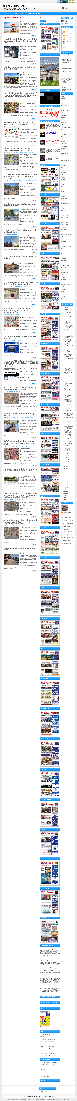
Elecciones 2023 (66, 160)
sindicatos (64, 267)
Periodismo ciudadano (67, 246)
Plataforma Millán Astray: (53, 126)
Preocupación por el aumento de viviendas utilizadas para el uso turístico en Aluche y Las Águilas (20, 470)
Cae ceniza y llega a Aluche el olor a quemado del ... (68, 359)
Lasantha (24, 1099)
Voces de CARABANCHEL (46, 1074)
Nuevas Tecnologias (66, 234)
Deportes (22, 13)
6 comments (33, 44)
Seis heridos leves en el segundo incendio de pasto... (68, 350)
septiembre (66, 316)
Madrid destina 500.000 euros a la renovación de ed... (68, 431)
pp (62, 253)
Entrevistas (64, 167)
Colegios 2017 (65, 122)
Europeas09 (65, 174)
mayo (65, 455)
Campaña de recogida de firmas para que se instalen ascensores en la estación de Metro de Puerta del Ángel (20, 40)
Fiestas (64, 177)
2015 (64, 485)
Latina (63, 196)
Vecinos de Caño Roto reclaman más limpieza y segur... (68, 396)
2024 (64, 466)
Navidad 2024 (65, 229)
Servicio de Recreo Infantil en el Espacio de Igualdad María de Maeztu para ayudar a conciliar (21, 283)
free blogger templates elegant (47, 1099)
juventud (64, 193)
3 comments (28, 472)
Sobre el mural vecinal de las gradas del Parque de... (68, 364)
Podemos (64, 248)
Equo (63, 170)
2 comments (13, 100)
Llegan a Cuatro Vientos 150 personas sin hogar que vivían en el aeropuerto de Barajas (20, 388)
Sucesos (29, 180)
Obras (29, 98)
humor (63, 184)
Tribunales (64, 282)
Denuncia (17, 44)
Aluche (63, 103)
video (5, 100)
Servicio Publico (65, 263)
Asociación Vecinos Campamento (48, 1039)
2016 (64, 483)
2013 (64, 489)
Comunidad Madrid (11, 44)
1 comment (31, 152)
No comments (11, 19)
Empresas (64, 165)
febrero (65, 461)
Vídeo (63, 296)
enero (65, 463)
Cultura (10, 13)
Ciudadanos (64, 120)
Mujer (18, 286)
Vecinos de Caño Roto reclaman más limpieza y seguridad (19, 414)
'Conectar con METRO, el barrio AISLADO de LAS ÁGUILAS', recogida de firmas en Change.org (19, 149)
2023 (64, 468)
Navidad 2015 (65, 213)
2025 (64, 309)
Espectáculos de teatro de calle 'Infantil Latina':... (68, 340)
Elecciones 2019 (66, 155)
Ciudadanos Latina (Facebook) (47, 1048)
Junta (12, 126)
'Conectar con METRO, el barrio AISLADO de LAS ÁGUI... (68, 345)
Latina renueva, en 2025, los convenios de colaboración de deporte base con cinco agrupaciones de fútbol (17, 310)
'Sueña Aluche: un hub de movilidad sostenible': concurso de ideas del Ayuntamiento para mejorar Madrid (20, 442)
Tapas (63, 277)
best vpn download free (58, 1099)
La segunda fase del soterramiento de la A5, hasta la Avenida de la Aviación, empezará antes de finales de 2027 (53, 150)
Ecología (11, 71)
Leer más (34, 35)
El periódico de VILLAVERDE (47, 1066)
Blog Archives (55, 20)
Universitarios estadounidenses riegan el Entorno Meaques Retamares (19, 68)
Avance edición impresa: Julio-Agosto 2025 (67, 423)
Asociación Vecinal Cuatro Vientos (48, 1053)
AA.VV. (8, 71)
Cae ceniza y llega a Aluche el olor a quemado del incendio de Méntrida (20, 231)
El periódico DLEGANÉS (46, 1076)
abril (65, 457)
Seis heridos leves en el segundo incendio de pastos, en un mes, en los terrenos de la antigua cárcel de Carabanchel (20, 176)
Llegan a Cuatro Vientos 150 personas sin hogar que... (68, 390)
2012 (64, 491)
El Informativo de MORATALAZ (47, 1064)
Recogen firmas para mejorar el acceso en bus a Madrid (19, 549)
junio (65, 453)
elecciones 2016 (65, 153)
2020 (64, 474)
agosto (65, 319)
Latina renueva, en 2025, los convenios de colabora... (68, 374)
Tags (48, 20)
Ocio (14, 126)
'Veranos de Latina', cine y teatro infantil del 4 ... (68, 444)
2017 (64, 481)
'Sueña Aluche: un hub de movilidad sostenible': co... (68, 400)
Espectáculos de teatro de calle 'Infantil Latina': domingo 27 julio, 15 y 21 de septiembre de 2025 (19, 123)
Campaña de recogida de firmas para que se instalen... (68, 326)
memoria (10, 260)
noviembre (66, 312)
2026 (64, 307)
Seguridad (9, 340)
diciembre (66, 310)
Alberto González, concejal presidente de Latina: (20, 95)
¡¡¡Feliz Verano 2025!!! (67, 323)
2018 (64, 479)
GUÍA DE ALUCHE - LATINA (14, 6)
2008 (64, 499)
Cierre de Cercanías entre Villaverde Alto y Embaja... (68, 440)
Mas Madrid (22, 44)
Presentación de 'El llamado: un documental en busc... (68, 385)
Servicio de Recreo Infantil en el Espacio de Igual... (68, 369)
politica (63, 251)
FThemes (13, 1099)
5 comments (19, 260)
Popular (42, 20)
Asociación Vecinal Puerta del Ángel (49, 1055)
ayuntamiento (13, 98)
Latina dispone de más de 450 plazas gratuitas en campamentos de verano (20, 205)
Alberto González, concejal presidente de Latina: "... (68, 336)
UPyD (63, 286)
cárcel (63, 117)
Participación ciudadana (67, 243)
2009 (64, 497)
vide (63, 291)
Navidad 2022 (65, 224)
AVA (63, 108)
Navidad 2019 (65, 217)
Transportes (27, 44)
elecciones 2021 (65, 158)
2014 (64, 487)
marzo (65, 459)
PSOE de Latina (44, 1051)
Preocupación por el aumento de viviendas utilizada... (68, 405)
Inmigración (64, 186)
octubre (65, 314)
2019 (64, 477)
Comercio (64, 124)
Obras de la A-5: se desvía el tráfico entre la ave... (68, 410)
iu (7, 260)
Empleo (64, 162)
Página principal (43, 1091)
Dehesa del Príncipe (66, 136)
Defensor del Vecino (66, 134)
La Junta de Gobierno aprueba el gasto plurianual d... (68, 414)
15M (63, 96)
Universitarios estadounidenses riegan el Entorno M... (68, 331)
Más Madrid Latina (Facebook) (47, 1046)
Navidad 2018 (65, 215)
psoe (63, 255)
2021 (64, 472)
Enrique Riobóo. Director (67, 513)
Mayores (64, 201)
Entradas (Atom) (13, 576)
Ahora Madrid (65, 101)
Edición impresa (30, 13)
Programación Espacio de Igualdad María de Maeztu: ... (68, 449)
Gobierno (64, 179)
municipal (64, 210)
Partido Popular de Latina (46, 1043)
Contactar (38, 13)
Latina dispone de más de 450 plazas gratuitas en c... (68, 355)
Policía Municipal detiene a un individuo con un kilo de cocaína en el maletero (20, 337)
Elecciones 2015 (66, 151)
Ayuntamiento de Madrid (46, 1034)
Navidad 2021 (65, 222)
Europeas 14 (65, 172)
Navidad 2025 (65, 232)
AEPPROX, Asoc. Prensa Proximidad (49, 1062)
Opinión (14, 260)
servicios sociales (16, 391)
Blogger (54, 1028)
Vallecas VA (43, 1071)
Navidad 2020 (65, 220)
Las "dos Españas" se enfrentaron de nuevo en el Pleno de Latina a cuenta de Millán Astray (52, 157)
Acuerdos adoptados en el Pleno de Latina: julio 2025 (68, 427)
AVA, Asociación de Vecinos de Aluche (49, 1036)
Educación (16, 71)
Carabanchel (65, 115)
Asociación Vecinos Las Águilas (48, 1041)
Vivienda (8, 100)
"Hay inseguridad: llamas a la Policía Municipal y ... (68, 435)
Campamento (65, 112)
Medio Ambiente (22, 71)
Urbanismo (33, 98)
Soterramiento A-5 (66, 272)
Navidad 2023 (65, 227)
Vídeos (16, 13)
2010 (64, 495)
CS (63, 129)
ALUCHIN (64, 105)
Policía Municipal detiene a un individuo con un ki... (68, 379)
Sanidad (64, 258)
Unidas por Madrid (66, 284)
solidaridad (28, 71)
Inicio (5, 13)
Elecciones (64, 148)
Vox (63, 301)
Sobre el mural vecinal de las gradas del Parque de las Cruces (20, 257)
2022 (64, 470)
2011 (64, 493)
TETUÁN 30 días (44, 1069)
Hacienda (64, 182)
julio (65, 321)
